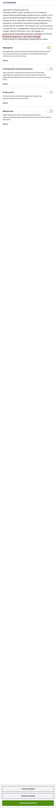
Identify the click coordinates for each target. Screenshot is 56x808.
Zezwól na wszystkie (28, 803)
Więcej (5, 60)
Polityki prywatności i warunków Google (21, 36)
